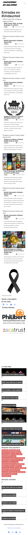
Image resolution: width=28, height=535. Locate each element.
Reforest (15, 474)
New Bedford (21, 464)
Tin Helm (14, 464)
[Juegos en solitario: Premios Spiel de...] (14, 508)
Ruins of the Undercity (19, 458)
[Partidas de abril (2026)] (14, 516)
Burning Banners (13, 472)
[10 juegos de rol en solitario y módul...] (14, 372)
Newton (13, 452)
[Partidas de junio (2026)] (14, 403)
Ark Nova (19, 466)
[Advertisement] (14, 351)
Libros (17, 468)
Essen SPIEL (5, 456)
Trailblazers (23, 468)
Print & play (5, 450)
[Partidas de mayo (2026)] (14, 500)
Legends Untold (6, 454)
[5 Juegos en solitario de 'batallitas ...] (14, 411)
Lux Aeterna (13, 456)
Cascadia (13, 466)
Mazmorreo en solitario (14, 528)
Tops (18, 450)
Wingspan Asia (6, 470)
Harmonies (5, 472)
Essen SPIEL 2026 (7, 476)
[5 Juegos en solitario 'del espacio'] (14, 426)
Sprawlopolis (12, 450)
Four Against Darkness (17, 454)
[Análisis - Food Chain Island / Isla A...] (14, 442)
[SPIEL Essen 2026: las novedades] (14, 380)
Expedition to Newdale (7, 458)
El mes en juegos (14, 462)
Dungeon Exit (22, 472)
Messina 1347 (6, 466)
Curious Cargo (6, 460)
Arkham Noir (5, 462)
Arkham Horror (6, 452)
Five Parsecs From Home (16, 460)
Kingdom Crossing (7, 474)
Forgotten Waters (6, 464)
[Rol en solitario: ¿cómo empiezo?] (14, 387)
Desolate (19, 452)
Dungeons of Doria (15, 470)
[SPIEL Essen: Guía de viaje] (14, 395)
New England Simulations (8, 468)
